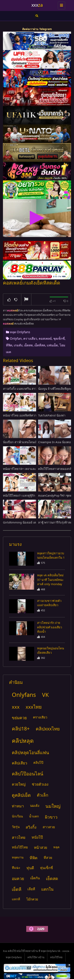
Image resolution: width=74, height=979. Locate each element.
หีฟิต (9, 345)
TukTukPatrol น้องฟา (51, 415)
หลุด (56, 847)
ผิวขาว (51, 817)
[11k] (37, 115)
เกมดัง (18, 345)
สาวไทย (18, 837)
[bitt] (37, 171)
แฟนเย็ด (52, 345)
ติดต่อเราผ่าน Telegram (37, 29)
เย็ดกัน (35, 878)
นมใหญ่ (53, 806)
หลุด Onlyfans (20, 332)
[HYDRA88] (37, 96)
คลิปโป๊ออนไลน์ (27, 773)
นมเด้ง (34, 805)
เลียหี (31, 889)
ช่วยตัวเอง (40, 784)
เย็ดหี (16, 889)
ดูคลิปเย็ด (21, 795)
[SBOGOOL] (37, 41)
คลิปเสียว (19, 763)
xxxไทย (34, 707)
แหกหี (16, 899)
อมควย (18, 878)
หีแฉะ (16, 867)
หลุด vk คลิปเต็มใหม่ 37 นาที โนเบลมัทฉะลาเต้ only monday (50, 579)
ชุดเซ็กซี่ (59, 338)
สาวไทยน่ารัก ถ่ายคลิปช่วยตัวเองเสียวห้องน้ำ (49, 627)
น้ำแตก (34, 816)
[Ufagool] (37, 59)
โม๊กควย (32, 899)
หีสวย (48, 857)
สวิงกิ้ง (31, 827)
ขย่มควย (19, 717)
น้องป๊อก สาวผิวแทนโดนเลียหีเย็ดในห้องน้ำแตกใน (35, 442)
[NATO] (37, 133)
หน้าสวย (40, 847)
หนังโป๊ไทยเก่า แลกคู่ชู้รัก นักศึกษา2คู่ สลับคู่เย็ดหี (34, 495)
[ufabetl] (37, 152)
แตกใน (47, 889)
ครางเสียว (30, 338)
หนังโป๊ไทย (20, 847)
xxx (16, 707)
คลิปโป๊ (38, 762)
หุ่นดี (30, 867)
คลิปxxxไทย (48, 729)
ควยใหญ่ (19, 784)
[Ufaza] (37, 78)
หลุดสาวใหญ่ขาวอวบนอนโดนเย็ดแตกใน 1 (51, 555)
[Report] (26, 299)
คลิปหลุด (23, 740)
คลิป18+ (21, 728)
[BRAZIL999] (37, 189)
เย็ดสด (28, 345)
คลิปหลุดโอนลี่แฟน (30, 752)
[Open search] (36, 16)
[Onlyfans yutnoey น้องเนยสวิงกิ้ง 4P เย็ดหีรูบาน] (21, 559)
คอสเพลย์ (45, 338)
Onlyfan (16, 338)
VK (45, 694)
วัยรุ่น (16, 826)
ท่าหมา (18, 806)
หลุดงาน (17, 857)
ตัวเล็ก (42, 795)
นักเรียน (17, 816)
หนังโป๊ (37, 837)
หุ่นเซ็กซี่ (46, 867)
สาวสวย (49, 826)
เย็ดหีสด (39, 345)
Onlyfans (24, 695)
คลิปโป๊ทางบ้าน (35, 957)
